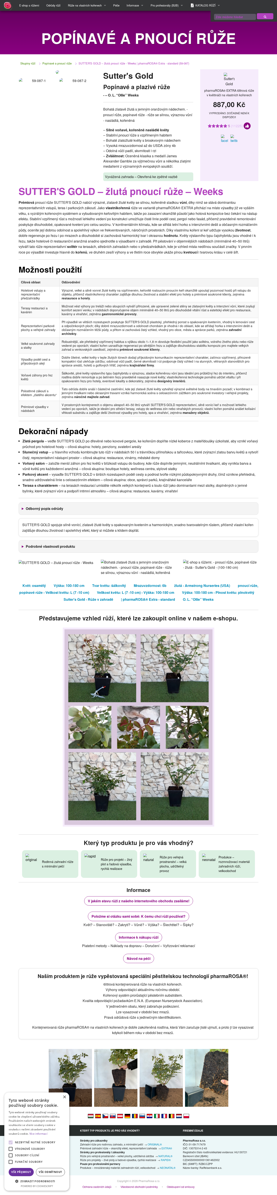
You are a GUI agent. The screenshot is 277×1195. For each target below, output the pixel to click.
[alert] (36, 1141)
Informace (133, 5)
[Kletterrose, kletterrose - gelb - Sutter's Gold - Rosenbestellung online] (120, 1115)
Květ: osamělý (34, 585)
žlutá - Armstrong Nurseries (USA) (202, 585)
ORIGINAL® (155, 1144)
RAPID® (166, 1160)
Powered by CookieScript (37, 1186)
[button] (37, 1181)
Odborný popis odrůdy (44, 508)
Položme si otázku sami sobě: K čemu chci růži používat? (138, 916)
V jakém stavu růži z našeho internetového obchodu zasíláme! (138, 900)
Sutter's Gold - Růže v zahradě (88, 599)
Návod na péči (138, 958)
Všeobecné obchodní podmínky (139, 1187)
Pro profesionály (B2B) (165, 5)
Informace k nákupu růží (138, 937)
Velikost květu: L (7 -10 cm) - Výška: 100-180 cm (135, 592)
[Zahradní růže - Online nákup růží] (265, 16)
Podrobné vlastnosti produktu (50, 546)
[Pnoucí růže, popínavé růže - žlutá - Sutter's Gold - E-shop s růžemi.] (105, 1115)
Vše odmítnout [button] (50, 1172)
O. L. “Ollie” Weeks (198, 599)
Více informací (38, 1134)
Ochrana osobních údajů (96, 1187)
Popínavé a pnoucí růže (57, 63)
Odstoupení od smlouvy (181, 1187)
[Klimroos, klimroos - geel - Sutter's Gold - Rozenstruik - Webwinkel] (179, 1115)
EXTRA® (166, 1148)
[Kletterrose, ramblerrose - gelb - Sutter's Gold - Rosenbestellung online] (127, 1115)
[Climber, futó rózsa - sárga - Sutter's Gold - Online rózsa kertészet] (90, 1115)
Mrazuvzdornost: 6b (150, 585)
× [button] (64, 1097)
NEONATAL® (168, 1167)
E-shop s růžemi (29, 5)
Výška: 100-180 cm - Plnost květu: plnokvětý (218, 592)
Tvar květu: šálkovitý (109, 585)
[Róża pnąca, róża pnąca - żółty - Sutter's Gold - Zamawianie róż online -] (186, 1115)
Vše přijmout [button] (21, 1172)
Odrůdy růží (53, 5)
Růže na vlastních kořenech (85, 5)
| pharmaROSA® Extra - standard (148, 599)
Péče (116, 5)
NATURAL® (165, 1156)
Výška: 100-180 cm (69, 585)
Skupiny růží (27, 63)
